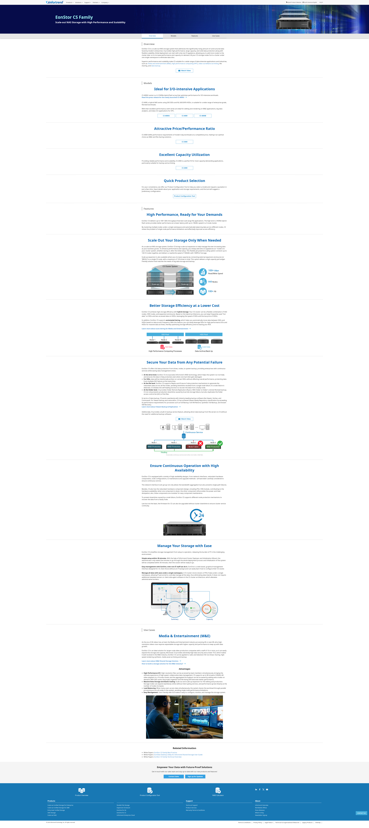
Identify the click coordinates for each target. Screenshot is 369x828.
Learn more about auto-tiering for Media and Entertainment (165, 329)
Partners (96, 2)
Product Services (191, 808)
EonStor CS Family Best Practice (165, 752)
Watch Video (186, 70)
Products (69, 2)
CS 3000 (184, 142)
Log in (321, 2)
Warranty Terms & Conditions (195, 810)
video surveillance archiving (209, 63)
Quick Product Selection (294, 2)
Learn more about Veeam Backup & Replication (160, 407)
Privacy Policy (257, 822)
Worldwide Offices (261, 808)
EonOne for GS (121, 810)
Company (104, 2)
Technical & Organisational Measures (287, 822)
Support (87, 2)
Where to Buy (259, 813)
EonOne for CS (121, 813)
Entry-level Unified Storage (56, 810)
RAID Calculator (218, 795)
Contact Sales (174, 776)
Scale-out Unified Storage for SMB (58, 808)
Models (173, 36)
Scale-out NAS (52, 815)
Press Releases (260, 810)
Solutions (78, 2)
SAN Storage (52, 813)
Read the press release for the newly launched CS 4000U (163, 97)
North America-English (310, 2)
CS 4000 (184, 116)
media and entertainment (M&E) (159, 63)
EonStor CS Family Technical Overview (168, 757)
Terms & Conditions (244, 822)
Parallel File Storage (123, 805)
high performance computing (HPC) (185, 63)
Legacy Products (307, 822)
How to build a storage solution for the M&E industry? (162, 664)
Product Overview (81, 795)
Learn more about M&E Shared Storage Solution (160, 661)
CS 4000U (166, 116)
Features (195, 36)
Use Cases (216, 36)
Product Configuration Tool (184, 196)
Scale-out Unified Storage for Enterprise (60, 805)
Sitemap (318, 822)
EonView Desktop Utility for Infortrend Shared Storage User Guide (178, 755)
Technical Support (192, 805)
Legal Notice (269, 822)
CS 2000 (184, 168)
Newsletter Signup (261, 815)
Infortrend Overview (261, 805)
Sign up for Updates (195, 776)
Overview (152, 36)
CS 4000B (202, 116)
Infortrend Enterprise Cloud (126, 815)
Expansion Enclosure (123, 808)
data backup (155, 66)
